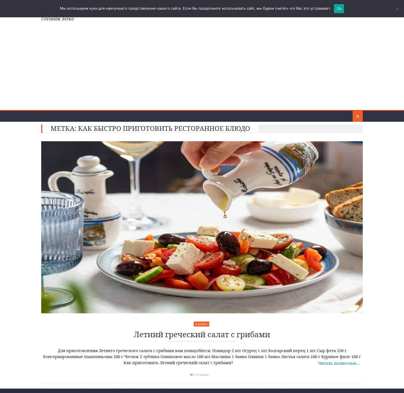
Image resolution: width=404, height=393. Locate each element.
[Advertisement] (202, 68)
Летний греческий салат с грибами (202, 334)
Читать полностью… (339, 363)
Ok (339, 8)
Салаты (201, 324)
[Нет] (397, 9)
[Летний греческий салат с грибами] (202, 227)
